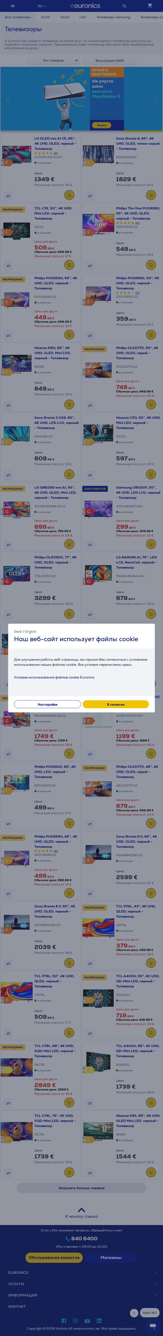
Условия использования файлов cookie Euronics (54, 677)
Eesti (18, 631)
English (30, 631)
